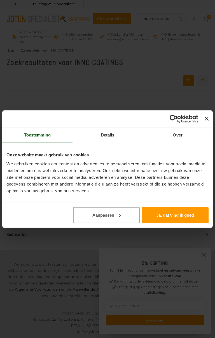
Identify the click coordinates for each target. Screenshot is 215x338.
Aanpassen (103, 214)
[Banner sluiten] (207, 119)
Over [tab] (177, 135)
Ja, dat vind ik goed (175, 214)
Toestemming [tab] (37, 135)
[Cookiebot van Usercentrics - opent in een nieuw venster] (173, 119)
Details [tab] (107, 135)
